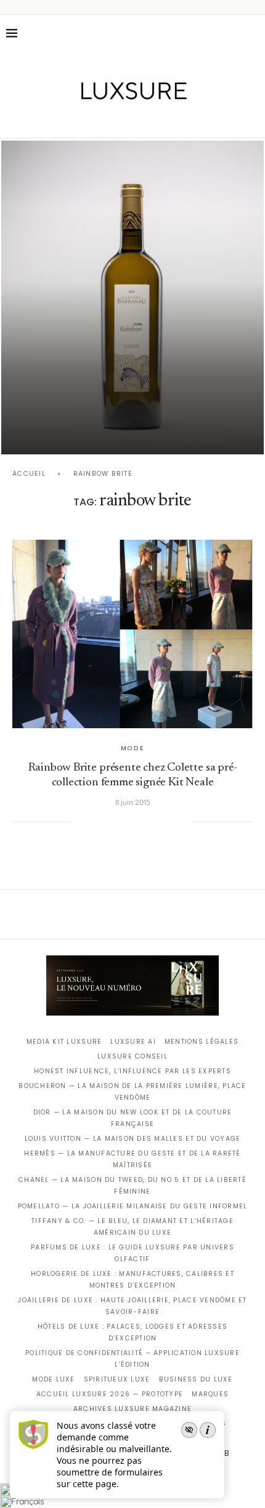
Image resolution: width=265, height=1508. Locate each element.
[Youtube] (158, 120)
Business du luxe (196, 1379)
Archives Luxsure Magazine (132, 1408)
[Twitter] (107, 120)
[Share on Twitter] (108, 821)
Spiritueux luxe (117, 1379)
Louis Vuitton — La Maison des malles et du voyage (133, 1138)
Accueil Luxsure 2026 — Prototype (109, 1394)
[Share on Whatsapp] (146, 821)
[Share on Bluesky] (171, 821)
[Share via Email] (184, 821)
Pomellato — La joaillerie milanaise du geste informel (133, 1206)
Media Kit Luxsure (64, 1041)
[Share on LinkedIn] (134, 821)
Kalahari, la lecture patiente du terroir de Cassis (132, 431)
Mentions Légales (201, 1041)
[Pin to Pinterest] (121, 821)
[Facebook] (89, 120)
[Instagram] (124, 120)
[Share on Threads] (159, 821)
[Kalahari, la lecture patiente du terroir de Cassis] (132, 297)
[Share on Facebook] (96, 821)
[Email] (176, 120)
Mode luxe (53, 1379)
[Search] (253, 33)
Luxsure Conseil (132, 1056)
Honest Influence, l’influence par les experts (132, 1071)
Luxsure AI (133, 1041)
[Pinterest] (141, 120)
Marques (210, 1394)
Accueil (29, 473)
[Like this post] (81, 821)
